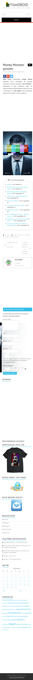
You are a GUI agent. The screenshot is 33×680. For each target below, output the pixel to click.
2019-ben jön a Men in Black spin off (17, 196)
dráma (16, 603)
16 (11, 581)
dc (13, 603)
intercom (4, 609)
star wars (24, 624)
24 (16, 584)
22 (7, 584)
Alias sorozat (12, 556)
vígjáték (19, 627)
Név (5, 333)
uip (16, 627)
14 (3, 581)
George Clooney (17, 235)
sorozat (18, 624)
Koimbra (22, 71)
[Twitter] (11, 76)
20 (28, 581)
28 (3, 587)
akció (5, 600)
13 (28, 577)
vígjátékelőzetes (26, 627)
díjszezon (5, 606)
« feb (4, 591)
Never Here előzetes (12, 201)
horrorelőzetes (19, 606)
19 (24, 581)
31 (16, 587)
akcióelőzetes (11, 600)
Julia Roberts (6, 237)
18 (20, 581)
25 (20, 584)
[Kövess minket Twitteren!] (16, 486)
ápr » (21, 591)
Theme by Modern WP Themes (16, 677)
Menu (16, 20)
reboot (9, 620)
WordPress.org (5, 532)
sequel (12, 624)
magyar (23, 613)
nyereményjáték (20, 616)
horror (13, 606)
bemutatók (4, 603)
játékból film (11, 609)
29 (7, 587)
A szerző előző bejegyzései (16, 180)
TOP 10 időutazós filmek (15, 559)
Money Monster (14, 237)
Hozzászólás (7, 319)
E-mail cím (7, 341)
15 (7, 581)
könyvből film (15, 612)
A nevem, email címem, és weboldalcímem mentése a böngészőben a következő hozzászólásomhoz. (17, 360)
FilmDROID (19, 4)
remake (13, 620)
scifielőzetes (5, 624)
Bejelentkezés (5, 523)
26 (24, 584)
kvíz (15, 609)
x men (3, 629)
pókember (4, 620)
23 (11, 584)
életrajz (6, 629)
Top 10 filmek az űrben (21, 542)
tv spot (13, 627)
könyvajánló (5, 613)
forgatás (9, 606)
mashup (4, 616)
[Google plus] (8, 76)
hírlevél (26, 606)
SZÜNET (9, 184)
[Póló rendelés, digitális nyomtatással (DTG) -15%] (15, 460)
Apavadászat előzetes (13, 210)
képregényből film (23, 609)
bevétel (9, 603)
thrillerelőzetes (6, 627)
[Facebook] (4, 76)
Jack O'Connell (26, 235)
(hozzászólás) (6, 529)
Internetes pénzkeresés (9, 542)
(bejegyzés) (6, 526)
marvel (28, 613)
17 (16, 581)
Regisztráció (5, 519)
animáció (16, 600)
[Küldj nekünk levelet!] (16, 505)
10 (16, 577)
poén (26, 616)
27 (28, 584)
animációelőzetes (23, 600)
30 (11, 587)
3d (3, 600)
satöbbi (20, 619)
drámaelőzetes (24, 603)
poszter (7, 235)
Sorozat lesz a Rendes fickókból (16, 205)
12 (24, 577)
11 (20, 577)
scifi (24, 620)
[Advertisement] (16, 40)
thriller (29, 624)
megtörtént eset (11, 616)
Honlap (5, 348)
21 (3, 584)
